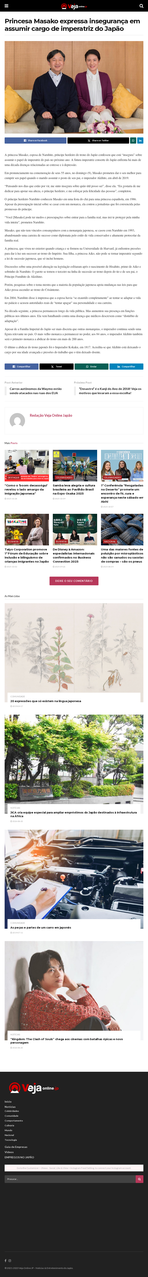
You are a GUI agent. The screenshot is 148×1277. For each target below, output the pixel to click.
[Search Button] (141, 6)
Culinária (9, 1125)
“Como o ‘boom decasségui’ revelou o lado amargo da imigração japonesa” (26, 489)
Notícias (15, 808)
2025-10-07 (108, 507)
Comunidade (17, 696)
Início (8, 1101)
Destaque (13, 477)
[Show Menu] (6, 6)
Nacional (110, 541)
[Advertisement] (74, 1213)
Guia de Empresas (16, 1146)
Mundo (8, 1130)
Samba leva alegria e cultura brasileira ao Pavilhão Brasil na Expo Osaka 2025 (74, 489)
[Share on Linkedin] (140, 140)
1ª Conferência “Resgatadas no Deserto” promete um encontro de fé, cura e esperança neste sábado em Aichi (122, 493)
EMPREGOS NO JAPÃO (19, 1157)
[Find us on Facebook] (5, 1261)
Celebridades (64, 477)
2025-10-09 (60, 498)
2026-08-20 (17, 821)
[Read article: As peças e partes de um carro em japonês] (74, 879)
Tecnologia (11, 1139)
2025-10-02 (11, 566)
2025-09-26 (60, 566)
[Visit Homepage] (74, 6)
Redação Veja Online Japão (51, 415)
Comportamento (14, 1120)
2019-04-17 (17, 706)
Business (13, 541)
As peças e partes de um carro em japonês (40, 927)
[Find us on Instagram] (9, 1261)
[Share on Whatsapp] (133, 140)
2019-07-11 (17, 932)
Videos (9, 1152)
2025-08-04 (108, 566)
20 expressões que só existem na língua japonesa (45, 701)
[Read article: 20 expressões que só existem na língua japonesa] (74, 652)
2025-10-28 (11, 498)
